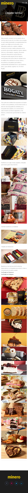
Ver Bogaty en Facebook (7, 272)
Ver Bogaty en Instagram (7, 274)
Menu (24, 3)
